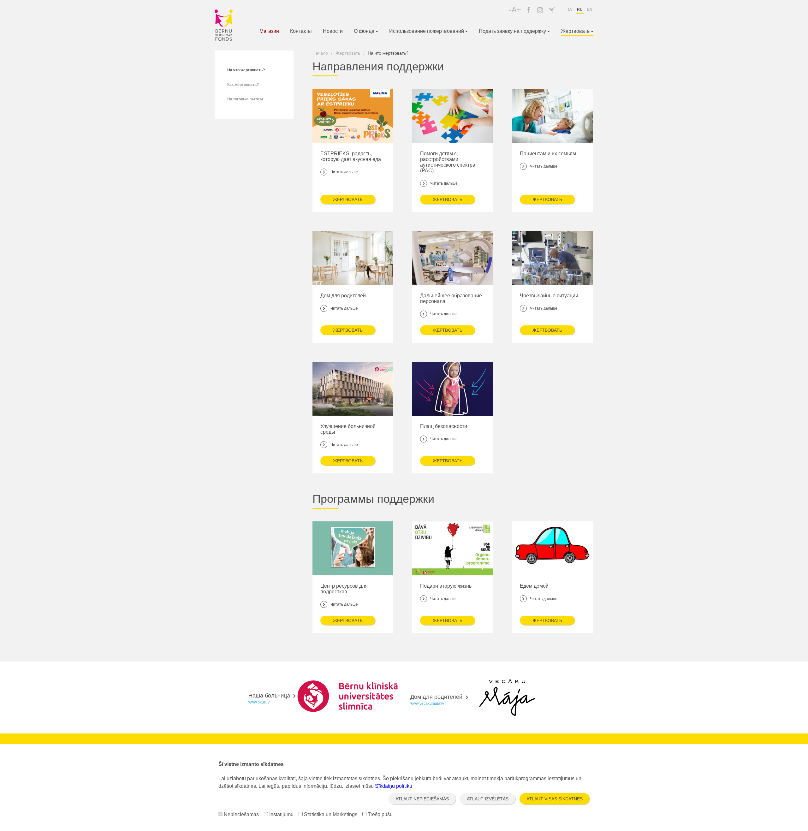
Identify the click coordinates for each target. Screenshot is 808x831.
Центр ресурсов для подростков (344, 595)
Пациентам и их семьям (548, 160)
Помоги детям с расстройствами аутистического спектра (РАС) (447, 168)
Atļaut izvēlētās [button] (487, 798)
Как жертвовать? (243, 84)
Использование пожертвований (427, 31)
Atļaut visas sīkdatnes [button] (554, 798)
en (589, 9)
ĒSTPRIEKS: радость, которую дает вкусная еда (350, 162)
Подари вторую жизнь (446, 592)
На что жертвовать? (246, 70)
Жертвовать (576, 31)
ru (580, 9)
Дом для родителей (343, 302)
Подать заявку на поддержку (513, 31)
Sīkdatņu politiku (393, 786)
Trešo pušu (379, 814)
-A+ (515, 9)
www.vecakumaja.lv (427, 703)
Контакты (301, 31)
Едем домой (538, 592)
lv (570, 9)
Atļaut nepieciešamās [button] (422, 798)
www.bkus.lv (259, 702)
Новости (333, 31)
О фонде (365, 31)
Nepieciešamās (241, 814)
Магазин (269, 31)
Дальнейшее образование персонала (451, 304)
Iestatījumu (281, 814)
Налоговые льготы (245, 99)
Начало (320, 53)
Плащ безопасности (443, 432)
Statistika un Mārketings (330, 814)
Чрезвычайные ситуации (549, 302)
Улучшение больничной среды (348, 435)
